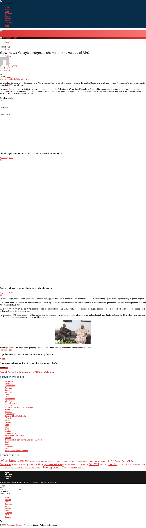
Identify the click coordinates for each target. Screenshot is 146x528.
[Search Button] (20, 489)
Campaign (73, 464)
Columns (8, 390)
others (45, 467)
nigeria (20, 467)
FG (107, 464)
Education (8, 401)
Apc (50, 461)
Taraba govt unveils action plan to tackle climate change (26, 288)
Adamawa (40, 461)
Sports (7, 20)
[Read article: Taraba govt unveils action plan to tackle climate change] (73, 223)
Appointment (10, 386)
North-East (32, 468)
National (8, 18)
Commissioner (84, 464)
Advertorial (9, 381)
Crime (7, 394)
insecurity (6, 468)
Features (8, 405)
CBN (78, 464)
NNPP (27, 468)
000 (14, 461)
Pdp (50, 468)
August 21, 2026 (6, 158)
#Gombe (6, 461)
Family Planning (11, 403)
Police (55, 468)
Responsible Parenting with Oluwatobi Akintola (23, 440)
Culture (7, 16)
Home (7, 7)
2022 (18, 461)
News (7, 12)
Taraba (66, 467)
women (83, 468)
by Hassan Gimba (53, 464)
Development (10, 399)
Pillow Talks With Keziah (14, 435)
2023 (22, 461)
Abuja (35, 461)
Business (8, 14)
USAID (79, 468)
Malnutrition (9, 420)
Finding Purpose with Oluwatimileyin (19, 407)
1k (1, 160)
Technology (9, 446)
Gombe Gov (122, 465)
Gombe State (132, 464)
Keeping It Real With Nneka (15, 416)
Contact (8, 478)
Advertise (8, 474)
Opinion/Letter (10, 433)
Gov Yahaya (141, 465)
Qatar (59, 468)
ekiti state (102, 464)
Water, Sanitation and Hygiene (16, 451)
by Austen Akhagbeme (65, 461)
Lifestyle (8, 22)
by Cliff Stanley (114, 461)
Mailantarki (14, 468)
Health (7, 410)
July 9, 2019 (5, 68)
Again (46, 461)
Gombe (112, 464)
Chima (14, 66)
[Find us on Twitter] (1, 1)
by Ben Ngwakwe (80, 461)
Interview (8, 412)
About (7, 472)
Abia (31, 461)
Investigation (10, 414)
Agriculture (9, 384)
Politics (8, 9)
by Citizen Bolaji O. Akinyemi (97, 461)
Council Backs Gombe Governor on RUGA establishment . (28, 372)
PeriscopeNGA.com (14, 482)
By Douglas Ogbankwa (18, 464)
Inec (1, 468)
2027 (27, 461)
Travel (7, 25)
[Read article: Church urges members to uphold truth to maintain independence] (73, 125)
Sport (7, 442)
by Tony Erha (66, 464)
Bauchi (55, 461)
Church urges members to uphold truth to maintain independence (31, 153)
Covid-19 (8, 392)
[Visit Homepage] (8, 33)
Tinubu (74, 468)
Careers (8, 476)
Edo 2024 (94, 464)
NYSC (7, 429)
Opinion (8, 27)
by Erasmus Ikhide (34, 464)
